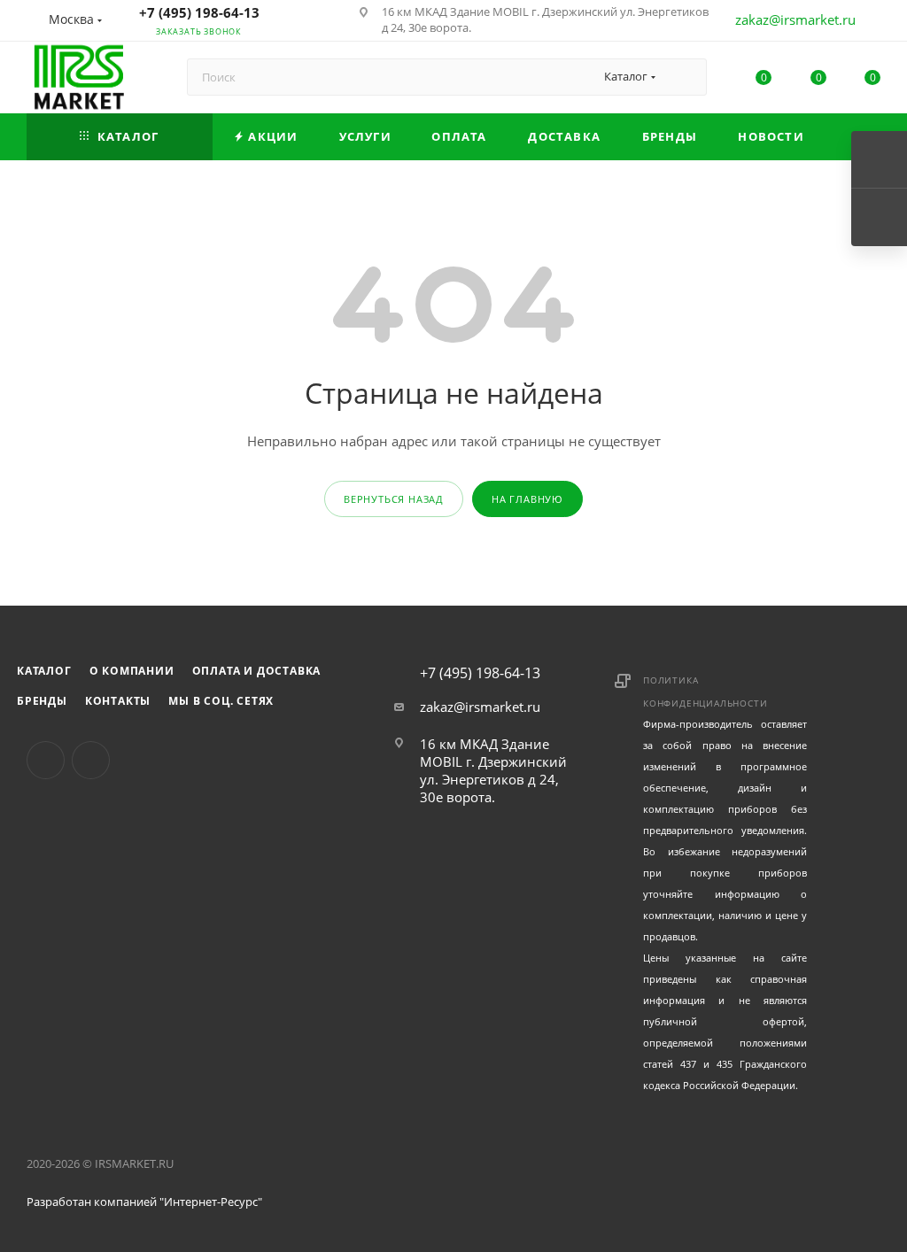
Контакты (118, 700)
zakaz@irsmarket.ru (795, 19)
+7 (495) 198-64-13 (199, 12)
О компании (131, 670)
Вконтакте (46, 760)
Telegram (91, 760)
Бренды (42, 700)
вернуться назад (394, 499)
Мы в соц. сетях (221, 700)
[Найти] (685, 77)
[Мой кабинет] (872, 23)
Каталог (44, 670)
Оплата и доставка (257, 670)
